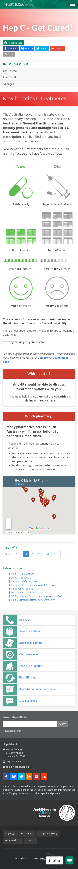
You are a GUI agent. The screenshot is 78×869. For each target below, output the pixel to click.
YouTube (36, 776)
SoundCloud (44, 776)
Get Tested (10, 71)
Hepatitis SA (10, 744)
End (56, 554)
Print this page (15, 42)
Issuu (29, 776)
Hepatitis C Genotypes (24, 581)
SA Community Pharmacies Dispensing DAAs (36, 596)
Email (10, 54)
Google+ (59, 48)
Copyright (10, 833)
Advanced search (12, 730)
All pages (8, 84)
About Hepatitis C (21, 577)
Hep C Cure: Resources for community (33, 599)
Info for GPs (10, 77)
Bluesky (29, 48)
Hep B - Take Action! (22, 573)
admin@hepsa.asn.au (17, 766)
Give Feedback (13, 840)
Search (62, 724)
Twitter (44, 48)
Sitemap (30, 840)
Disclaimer (27, 833)
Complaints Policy (47, 833)
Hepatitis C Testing (22, 588)
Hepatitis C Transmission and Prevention (34, 585)
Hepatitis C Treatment (23, 592)
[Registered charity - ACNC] (65, 812)
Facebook (13, 48)
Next (46, 554)
